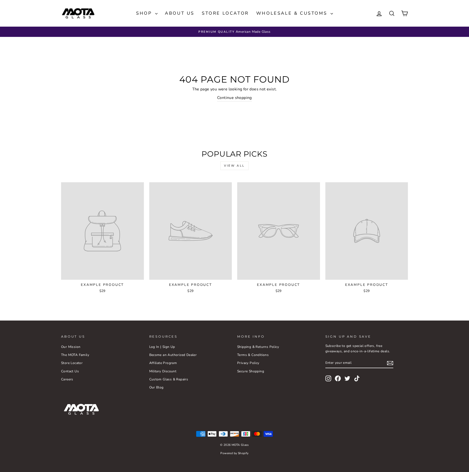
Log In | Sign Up (162, 346)
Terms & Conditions (253, 355)
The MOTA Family (75, 355)
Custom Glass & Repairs (168, 379)
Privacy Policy (248, 363)
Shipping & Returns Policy (258, 346)
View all (234, 166)
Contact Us (70, 371)
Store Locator (225, 13)
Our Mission (70, 346)
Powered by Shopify (234, 453)
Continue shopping (234, 97)
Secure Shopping (250, 371)
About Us (179, 13)
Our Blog (156, 387)
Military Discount (163, 371)
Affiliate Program (163, 363)
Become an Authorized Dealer (173, 355)
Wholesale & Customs (292, 13)
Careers (67, 379)
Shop (145, 13)
